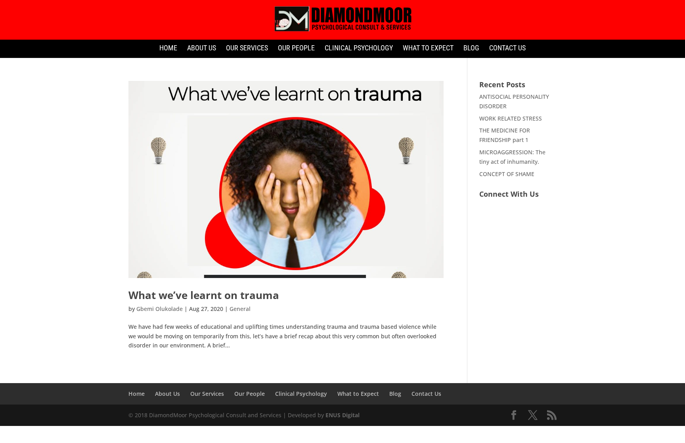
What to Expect (428, 48)
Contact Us (507, 48)
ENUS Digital (342, 415)
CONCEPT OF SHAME (506, 174)
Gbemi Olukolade (159, 309)
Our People (296, 48)
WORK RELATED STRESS (510, 118)
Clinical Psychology (359, 48)
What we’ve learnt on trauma (203, 295)
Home (168, 48)
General (240, 309)
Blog (471, 48)
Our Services (247, 48)
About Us (201, 48)
